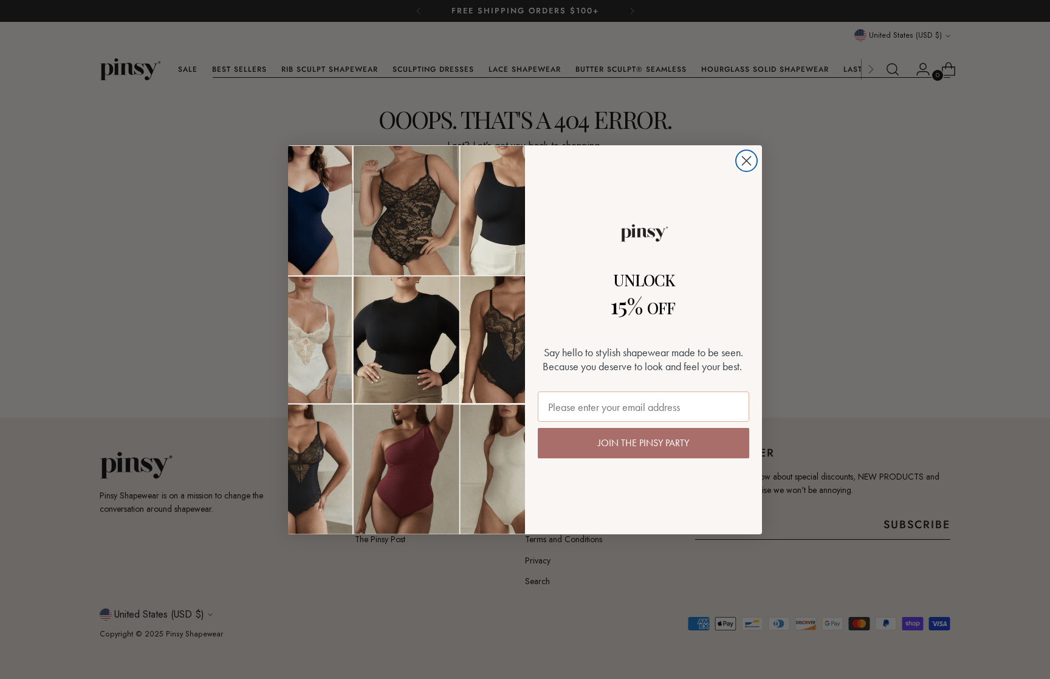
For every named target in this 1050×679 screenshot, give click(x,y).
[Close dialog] (746, 160)
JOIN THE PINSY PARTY (643, 442)
